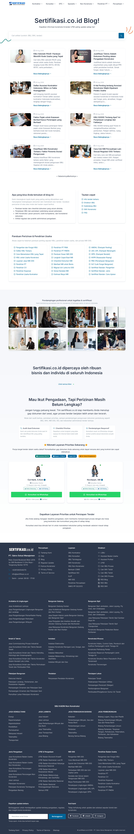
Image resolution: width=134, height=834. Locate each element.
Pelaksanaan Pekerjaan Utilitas (100, 682)
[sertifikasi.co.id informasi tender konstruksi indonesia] (17, 3)
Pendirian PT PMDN (61, 251)
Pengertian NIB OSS (76, 757)
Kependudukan (14, 723)
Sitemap (56, 830)
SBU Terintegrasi (74, 559)
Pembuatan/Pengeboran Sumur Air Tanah (104, 692)
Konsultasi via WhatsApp (38, 495)
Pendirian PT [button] (103, 4)
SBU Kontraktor (74, 553)
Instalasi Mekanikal (55, 653)
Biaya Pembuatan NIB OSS (78, 782)
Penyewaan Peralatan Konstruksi (61, 678)
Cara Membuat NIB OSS (77, 760)
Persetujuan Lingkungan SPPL (80, 792)
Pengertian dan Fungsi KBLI (27, 247)
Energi (11, 717)
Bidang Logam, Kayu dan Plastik (111, 717)
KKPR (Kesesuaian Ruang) (101, 257)
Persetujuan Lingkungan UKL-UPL (81, 788)
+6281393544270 (19, 570)
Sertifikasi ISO (73, 573)
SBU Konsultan (74, 556)
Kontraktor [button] (36, 4)
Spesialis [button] (71, 4)
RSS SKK (104, 586)
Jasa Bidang (43, 736)
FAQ (85, 213)
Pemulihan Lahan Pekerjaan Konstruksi (24, 694)
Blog (42, 559)
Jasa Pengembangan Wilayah (20, 622)
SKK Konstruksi (90, 209)
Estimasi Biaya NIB (61, 274)
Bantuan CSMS (74, 569)
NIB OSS (71, 579)
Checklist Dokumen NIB (63, 261)
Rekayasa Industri (15, 733)
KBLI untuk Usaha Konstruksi (27, 257)
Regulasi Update (47, 563)
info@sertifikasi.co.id (20, 574)
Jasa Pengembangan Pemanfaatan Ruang (25, 615)
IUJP (70, 576)
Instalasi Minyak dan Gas (58, 662)
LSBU (103, 553)
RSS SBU (104, 583)
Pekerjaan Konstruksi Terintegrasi (22, 787)
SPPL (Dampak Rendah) (100, 254)
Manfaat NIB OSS (75, 767)
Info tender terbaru (91, 199)
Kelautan (71, 717)
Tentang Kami (46, 553)
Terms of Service (47, 573)
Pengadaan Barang (16, 790)
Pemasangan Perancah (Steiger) (100, 685)
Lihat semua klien (65, 384)
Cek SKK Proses (107, 576)
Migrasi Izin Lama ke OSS (64, 268)
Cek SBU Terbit (107, 573)
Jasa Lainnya (43, 720)
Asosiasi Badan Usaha (109, 556)
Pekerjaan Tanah (94, 678)
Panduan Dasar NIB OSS (63, 254)
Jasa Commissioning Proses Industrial (23, 643)
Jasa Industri (43, 717)
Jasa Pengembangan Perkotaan (21, 619)
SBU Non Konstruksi (76, 566)
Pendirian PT (21, 264)
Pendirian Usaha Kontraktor (27, 274)
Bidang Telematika (105, 738)
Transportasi (13, 740)
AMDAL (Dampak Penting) (101, 247)
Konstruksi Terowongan (97, 664)
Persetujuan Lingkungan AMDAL (80, 785)
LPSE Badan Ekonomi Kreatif (49, 757)
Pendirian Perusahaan (76, 583)
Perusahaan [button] (117, 4)
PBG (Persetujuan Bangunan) (102, 261)
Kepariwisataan (15, 720)
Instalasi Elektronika (56, 643)
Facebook (75, 816)
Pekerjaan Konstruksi (17, 783)
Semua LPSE (43, 790)
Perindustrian (14, 730)
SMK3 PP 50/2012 (75, 586)
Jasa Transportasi (45, 733)
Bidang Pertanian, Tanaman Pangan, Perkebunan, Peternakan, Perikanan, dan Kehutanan (111, 731)
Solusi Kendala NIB (61, 271)
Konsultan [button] (50, 4)
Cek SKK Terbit (107, 569)
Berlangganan (57, 816)
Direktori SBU (89, 203)
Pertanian (72, 729)
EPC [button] (60, 4)
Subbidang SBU (90, 206)
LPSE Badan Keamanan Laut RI (50, 760)
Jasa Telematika (44, 729)
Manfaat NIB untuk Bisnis (63, 264)
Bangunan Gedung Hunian (58, 606)
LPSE (103, 563)
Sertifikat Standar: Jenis (100, 271)
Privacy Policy (46, 569)
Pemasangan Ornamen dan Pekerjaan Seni (25, 688)
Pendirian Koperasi (23, 271)
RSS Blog (104, 579)
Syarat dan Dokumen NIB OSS (80, 763)
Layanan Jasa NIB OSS (25, 261)
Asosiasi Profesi (107, 559)
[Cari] (121, 35)
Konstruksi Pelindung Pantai (99, 649)
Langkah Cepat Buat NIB (63, 257)
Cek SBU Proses (107, 566)
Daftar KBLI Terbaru (24, 251)
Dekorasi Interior (15, 678)
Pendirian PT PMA (61, 247)
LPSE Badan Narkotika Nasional (50, 781)
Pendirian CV (21, 268)
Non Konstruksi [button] (86, 4)
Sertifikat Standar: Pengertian (102, 268)
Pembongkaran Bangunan (98, 688)
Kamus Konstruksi (48, 566)
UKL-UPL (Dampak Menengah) (103, 251)
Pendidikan (13, 727)
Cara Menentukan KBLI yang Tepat (29, 254)
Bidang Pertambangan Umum (109, 726)
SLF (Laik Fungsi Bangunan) (102, 264)
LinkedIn (88, 816)
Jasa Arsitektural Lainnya (18, 606)
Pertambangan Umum (76, 726)
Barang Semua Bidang (77, 736)
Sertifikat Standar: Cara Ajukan (103, 274)
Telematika (13, 737)
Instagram (100, 816)
